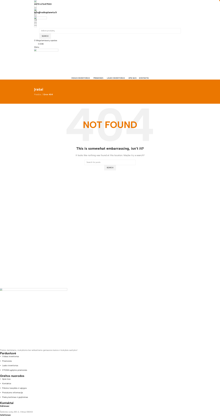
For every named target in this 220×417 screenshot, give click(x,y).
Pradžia (37, 94)
